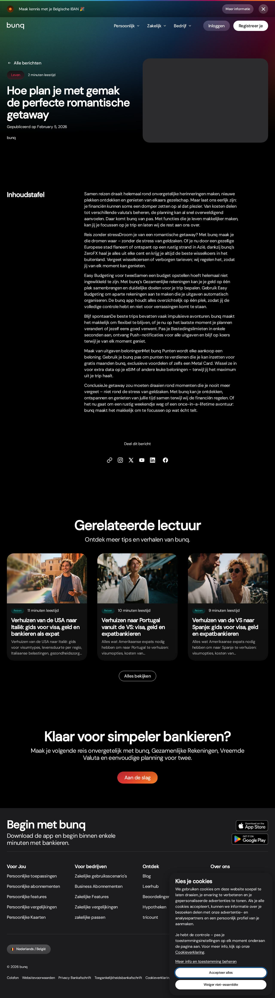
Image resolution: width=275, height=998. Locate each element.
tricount (150, 917)
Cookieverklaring (158, 977)
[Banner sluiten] (263, 9)
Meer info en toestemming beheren (206, 961)
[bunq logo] (15, 25)
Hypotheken (154, 907)
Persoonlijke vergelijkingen (32, 907)
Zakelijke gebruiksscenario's (101, 876)
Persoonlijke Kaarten (26, 917)
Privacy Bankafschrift (74, 977)
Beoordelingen (156, 896)
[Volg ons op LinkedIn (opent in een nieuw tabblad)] (152, 460)
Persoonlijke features (27, 896)
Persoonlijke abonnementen (33, 886)
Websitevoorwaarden (38, 977)
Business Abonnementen (98, 886)
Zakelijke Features (91, 896)
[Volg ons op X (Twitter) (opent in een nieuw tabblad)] (131, 460)
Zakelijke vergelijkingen (96, 907)
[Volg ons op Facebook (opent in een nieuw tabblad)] (165, 460)
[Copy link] (109, 460)
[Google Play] (250, 839)
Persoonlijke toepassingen (32, 876)
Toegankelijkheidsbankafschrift (118, 977)
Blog (147, 876)
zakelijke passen (90, 917)
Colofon (13, 977)
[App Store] (252, 825)
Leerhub (151, 886)
